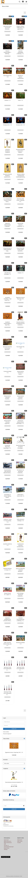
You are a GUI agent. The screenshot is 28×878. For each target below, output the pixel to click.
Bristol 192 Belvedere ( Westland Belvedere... (20, 570)
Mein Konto (19, 841)
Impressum (6, 839)
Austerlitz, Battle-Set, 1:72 (7, 544)
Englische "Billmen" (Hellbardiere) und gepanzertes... (20, 28)
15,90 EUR (14, 755)
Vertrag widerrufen (6, 856)
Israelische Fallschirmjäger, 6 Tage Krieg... (7, 323)
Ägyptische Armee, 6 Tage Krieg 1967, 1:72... (20, 299)
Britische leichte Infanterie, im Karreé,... (20, 373)
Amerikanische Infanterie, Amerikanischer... (20, 545)
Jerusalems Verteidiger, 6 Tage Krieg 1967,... (7, 299)
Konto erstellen (6, 731)
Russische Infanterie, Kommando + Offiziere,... (20, 151)
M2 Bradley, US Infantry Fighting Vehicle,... (7, 496)
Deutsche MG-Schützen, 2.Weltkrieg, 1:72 (20, 225)
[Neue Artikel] (24, 738)
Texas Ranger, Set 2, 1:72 (7, 76)
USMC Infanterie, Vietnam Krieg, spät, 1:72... (7, 644)
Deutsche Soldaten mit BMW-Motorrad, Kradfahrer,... (20, 323)
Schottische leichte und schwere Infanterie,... (7, 28)
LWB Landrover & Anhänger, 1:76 (20, 520)
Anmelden (14, 728)
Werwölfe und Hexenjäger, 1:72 (7, 273)
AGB (5, 844)
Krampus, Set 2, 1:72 (7, 124)
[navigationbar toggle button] (26, 1)
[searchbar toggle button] (19, 1)
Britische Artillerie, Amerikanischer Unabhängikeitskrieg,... (21, 175)
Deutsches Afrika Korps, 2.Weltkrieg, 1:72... (20, 200)
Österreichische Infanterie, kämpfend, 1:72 (14, 782)
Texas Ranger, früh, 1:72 (20, 347)
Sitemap (5, 849)
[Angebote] (24, 768)
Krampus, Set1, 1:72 (20, 124)
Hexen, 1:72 (20, 100)
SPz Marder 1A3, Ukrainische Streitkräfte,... (20, 471)
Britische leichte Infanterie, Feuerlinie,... (7, 397)
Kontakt (19, 842)
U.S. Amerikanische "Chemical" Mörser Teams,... (7, 200)
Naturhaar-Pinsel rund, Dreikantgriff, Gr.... (7, 669)
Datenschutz (6, 848)
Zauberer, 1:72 (7, 100)
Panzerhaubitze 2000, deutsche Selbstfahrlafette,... (7, 471)
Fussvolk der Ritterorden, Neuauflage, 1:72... (7, 447)
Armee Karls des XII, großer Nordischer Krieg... (7, 249)
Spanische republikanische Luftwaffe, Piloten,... (7, 619)
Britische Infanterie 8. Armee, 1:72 (7, 569)
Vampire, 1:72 (20, 272)
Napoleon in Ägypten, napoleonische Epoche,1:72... (20, 77)
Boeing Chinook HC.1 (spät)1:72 (7, 594)
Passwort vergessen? (7, 733)
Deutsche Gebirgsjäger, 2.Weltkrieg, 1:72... (20, 52)
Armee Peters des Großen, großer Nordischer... (20, 249)
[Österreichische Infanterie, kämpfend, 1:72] (14, 775)
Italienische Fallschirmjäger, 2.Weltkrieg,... (7, 225)
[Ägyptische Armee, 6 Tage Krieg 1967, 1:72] (14, 745)
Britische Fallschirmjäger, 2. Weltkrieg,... (7, 52)
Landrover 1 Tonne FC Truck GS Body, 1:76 (7, 521)
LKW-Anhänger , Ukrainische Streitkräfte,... (20, 595)
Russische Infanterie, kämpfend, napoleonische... (7, 175)
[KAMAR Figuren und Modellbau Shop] (2, 1)
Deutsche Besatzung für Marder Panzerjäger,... (20, 447)
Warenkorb (19, 839)
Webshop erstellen (9, 876)
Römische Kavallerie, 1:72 (20, 643)
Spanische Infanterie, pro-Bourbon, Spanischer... (7, 348)
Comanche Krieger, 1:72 (7, 372)
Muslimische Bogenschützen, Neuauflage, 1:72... (20, 422)
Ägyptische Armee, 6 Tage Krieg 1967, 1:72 (14, 752)
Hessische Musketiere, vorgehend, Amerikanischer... (7, 151)
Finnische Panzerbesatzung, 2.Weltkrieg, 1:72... (20, 619)
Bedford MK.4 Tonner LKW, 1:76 (20, 495)
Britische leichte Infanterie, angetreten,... (20, 397)
